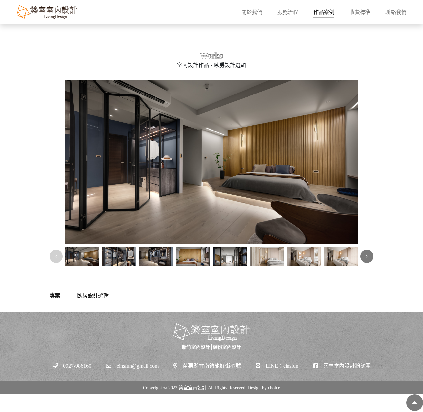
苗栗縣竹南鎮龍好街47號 (212, 366)
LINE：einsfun (282, 366)
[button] (366, 256)
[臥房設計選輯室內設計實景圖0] (211, 162)
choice (274, 387)
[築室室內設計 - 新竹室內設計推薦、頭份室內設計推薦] (47, 12)
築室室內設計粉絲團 (347, 366)
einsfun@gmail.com (138, 366)
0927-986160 (77, 366)
